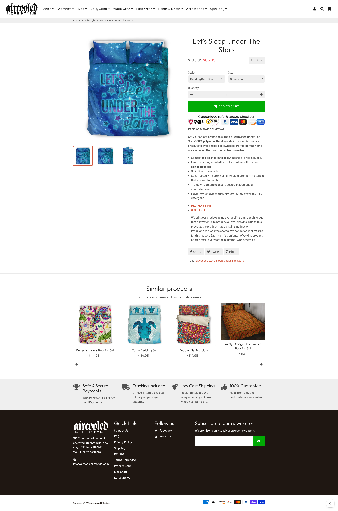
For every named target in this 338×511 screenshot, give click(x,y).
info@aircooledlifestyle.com (91, 463)
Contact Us (121, 430)
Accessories (195, 9)
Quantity (193, 88)
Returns (119, 454)
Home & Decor (169, 9)
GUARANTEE (199, 210)
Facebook (165, 430)
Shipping (119, 448)
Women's (65, 9)
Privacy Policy (123, 442)
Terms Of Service (125, 460)
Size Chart (120, 471)
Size (230, 72)
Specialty (217, 9)
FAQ (116, 436)
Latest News (122, 477)
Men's (47, 9)
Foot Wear (144, 9)
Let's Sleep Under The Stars (226, 260)
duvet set (202, 260)
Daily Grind (99, 9)
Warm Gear (122, 9)
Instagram (165, 436)
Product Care (122, 465)
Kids (81, 9)
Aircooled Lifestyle (84, 20)
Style (191, 72)
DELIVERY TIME (201, 205)
